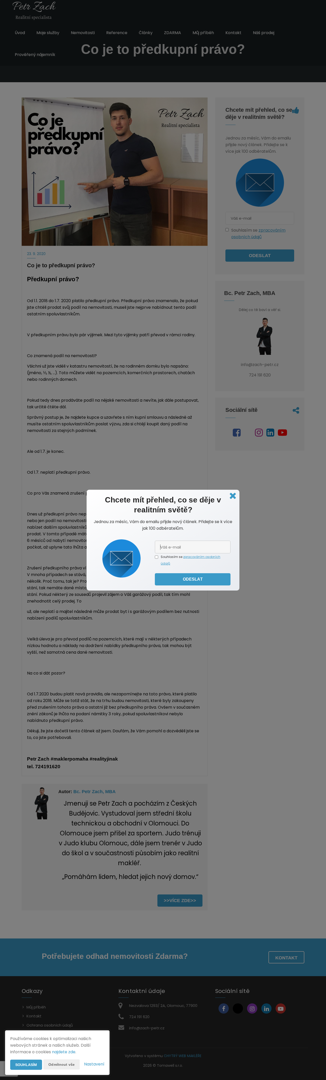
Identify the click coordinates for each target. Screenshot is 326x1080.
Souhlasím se (172, 557)
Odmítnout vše (61, 1064)
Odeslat (193, 579)
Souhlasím (26, 1065)
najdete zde (63, 1052)
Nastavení (94, 1064)
